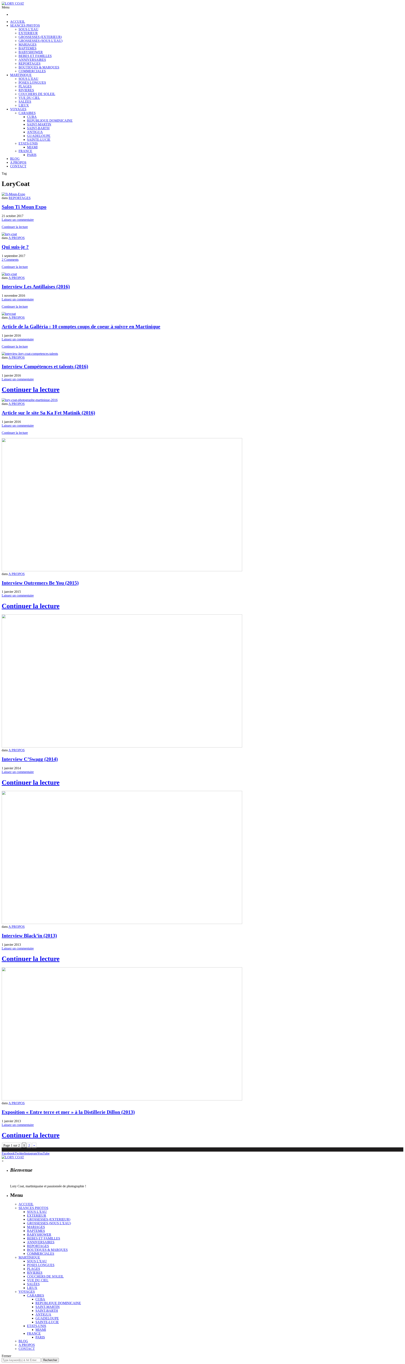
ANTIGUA (35, 132)
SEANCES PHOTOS (25, 25)
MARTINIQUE (21, 75)
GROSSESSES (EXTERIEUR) (40, 37)
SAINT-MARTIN (39, 124)
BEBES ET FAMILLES (35, 56)
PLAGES (25, 86)
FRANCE (25, 151)
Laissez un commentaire (18, 219)
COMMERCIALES (32, 71)
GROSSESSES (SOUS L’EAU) (40, 40)
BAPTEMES (27, 48)
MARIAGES (27, 44)
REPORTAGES (29, 63)
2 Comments (10, 259)
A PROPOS (18, 162)
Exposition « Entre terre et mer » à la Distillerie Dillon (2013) (68, 1112)
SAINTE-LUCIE (38, 139)
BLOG (15, 158)
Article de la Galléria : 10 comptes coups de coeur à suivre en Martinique (81, 326)
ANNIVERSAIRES (32, 60)
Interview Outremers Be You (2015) (40, 583)
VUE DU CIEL (29, 98)
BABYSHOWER (31, 52)
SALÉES (25, 101)
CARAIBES (27, 113)
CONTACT (18, 166)
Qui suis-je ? (15, 247)
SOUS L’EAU (28, 29)
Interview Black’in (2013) (29, 935)
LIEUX (24, 105)
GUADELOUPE (38, 136)
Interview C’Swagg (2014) (30, 759)
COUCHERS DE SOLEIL (37, 94)
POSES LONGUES (32, 82)
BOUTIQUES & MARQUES (39, 67)
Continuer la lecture (15, 227)
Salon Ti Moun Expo (24, 207)
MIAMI (32, 147)
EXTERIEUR (28, 33)
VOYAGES (18, 109)
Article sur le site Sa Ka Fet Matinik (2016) (48, 412)
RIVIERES (26, 90)
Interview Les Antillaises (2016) (36, 286)
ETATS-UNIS (28, 143)
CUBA (32, 117)
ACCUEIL (17, 21)
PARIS (31, 155)
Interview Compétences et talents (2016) (45, 366)
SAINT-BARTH (38, 128)
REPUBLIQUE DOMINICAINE (50, 120)
